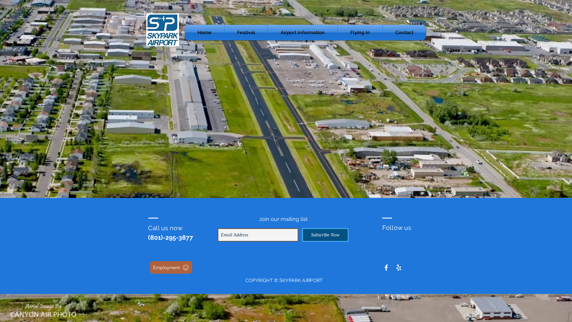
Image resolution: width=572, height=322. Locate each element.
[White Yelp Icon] (399, 268)
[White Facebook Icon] (386, 268)
